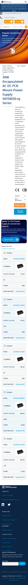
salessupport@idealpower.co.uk (12, 13)
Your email (5, 561)
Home (4, 66)
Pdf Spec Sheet (20, 211)
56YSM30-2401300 (19, 445)
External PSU (14, 57)
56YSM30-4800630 (19, 398)
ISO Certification (6, 551)
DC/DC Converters (7, 524)
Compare (19, 22)
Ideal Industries (6, 542)
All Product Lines (6, 515)
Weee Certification (7, 546)
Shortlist (8, 22)
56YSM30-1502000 (19, 352)
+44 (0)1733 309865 (7, 495)
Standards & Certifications (9, 538)
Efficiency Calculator (7, 530)
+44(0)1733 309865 (9, 17)
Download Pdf (20, 291)
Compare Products (8, 248)
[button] (26, 2)
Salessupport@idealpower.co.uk (10, 499)
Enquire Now (19, 205)
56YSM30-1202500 (19, 305)
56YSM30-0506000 (19, 259)
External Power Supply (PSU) (10, 520)
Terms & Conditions (18, 578)
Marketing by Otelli (14, 580)
